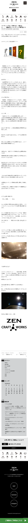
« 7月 (2, 400)
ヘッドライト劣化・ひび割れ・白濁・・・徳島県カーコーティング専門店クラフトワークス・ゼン (15, 408)
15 (19, 390)
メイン (2, 352)
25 (8, 393)
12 (11, 390)
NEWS (6, 362)
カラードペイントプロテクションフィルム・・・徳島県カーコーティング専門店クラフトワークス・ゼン (15, 413)
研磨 (6, 375)
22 (19, 391)
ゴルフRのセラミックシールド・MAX (14, 421)
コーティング (7, 369)
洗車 (6, 374)
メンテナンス (7, 372)
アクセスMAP (8, 404)
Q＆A (6, 367)
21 (17, 391)
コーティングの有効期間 (10, 370)
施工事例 (6, 364)
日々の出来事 (7, 366)
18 (8, 391)
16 (22, 390)
